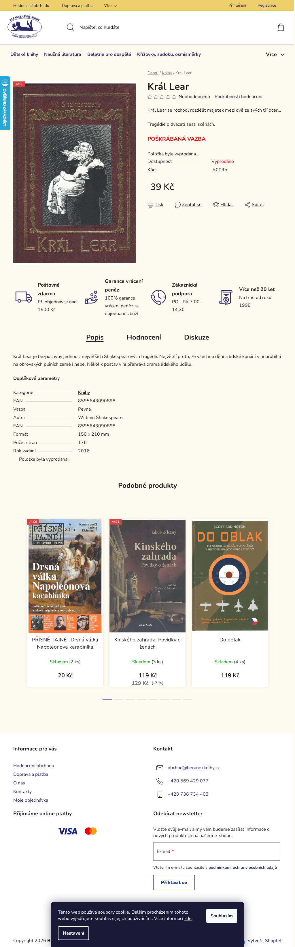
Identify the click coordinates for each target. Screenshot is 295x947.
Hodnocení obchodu (31, 5)
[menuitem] (24, 54)
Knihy (84, 392)
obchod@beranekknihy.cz (194, 768)
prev (17, 607)
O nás (19, 783)
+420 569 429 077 (188, 781)
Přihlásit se (174, 882)
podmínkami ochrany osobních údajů (243, 867)
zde (188, 918)
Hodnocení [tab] (144, 337)
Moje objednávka (30, 800)
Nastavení (73, 933)
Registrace (267, 5)
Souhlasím (222, 916)
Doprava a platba (77, 5)
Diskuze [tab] (196, 337)
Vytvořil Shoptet (264, 941)
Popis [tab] (95, 337)
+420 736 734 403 (188, 794)
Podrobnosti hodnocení (238, 97)
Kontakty (22, 791)
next (277, 607)
